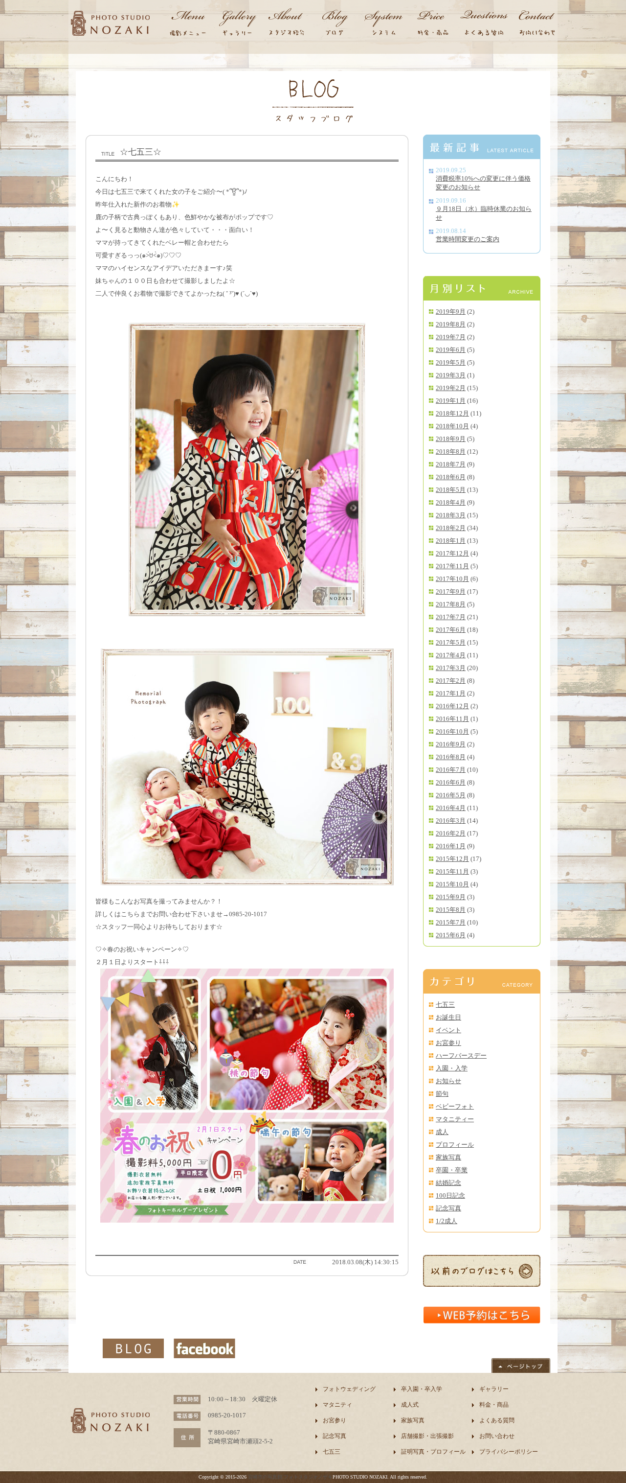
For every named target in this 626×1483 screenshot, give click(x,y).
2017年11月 (452, 566)
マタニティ (337, 1404)
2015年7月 (451, 922)
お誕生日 (448, 1017)
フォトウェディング (349, 1389)
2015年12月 (452, 858)
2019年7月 (451, 337)
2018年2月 (451, 528)
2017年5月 (451, 642)
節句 (442, 1093)
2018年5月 (451, 489)
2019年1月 (451, 400)
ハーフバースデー (461, 1055)
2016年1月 (451, 846)
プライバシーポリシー (508, 1451)
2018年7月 (451, 464)
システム (384, 24)
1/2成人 (446, 1221)
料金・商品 (433, 24)
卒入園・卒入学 (421, 1389)
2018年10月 (452, 426)
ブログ (335, 24)
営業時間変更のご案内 (467, 239)
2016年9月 (451, 744)
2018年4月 (451, 502)
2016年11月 (452, 718)
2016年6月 (451, 782)
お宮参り (448, 1042)
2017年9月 (451, 591)
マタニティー (455, 1119)
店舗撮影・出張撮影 (427, 1436)
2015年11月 (452, 871)
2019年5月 (451, 362)
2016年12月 (452, 706)
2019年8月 (451, 324)
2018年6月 (451, 477)
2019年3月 (451, 375)
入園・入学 (452, 1068)
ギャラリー (237, 24)
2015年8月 (451, 909)
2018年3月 (451, 515)
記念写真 (448, 1208)
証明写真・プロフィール (433, 1451)
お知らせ (448, 1081)
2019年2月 (451, 388)
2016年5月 (451, 795)
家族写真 (448, 1157)
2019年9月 (451, 311)
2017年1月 (451, 693)
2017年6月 (451, 629)
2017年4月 (451, 655)
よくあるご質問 (484, 24)
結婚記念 (448, 1182)
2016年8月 (451, 757)
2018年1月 (451, 540)
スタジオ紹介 (286, 24)
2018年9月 (451, 438)
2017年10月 (452, 578)
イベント (448, 1030)
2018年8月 (451, 451)
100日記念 (450, 1195)
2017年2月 (451, 680)
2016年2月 (451, 833)
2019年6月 (451, 349)
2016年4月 (451, 807)
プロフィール (455, 1144)
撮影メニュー (188, 24)
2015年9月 (451, 897)
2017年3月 (451, 668)
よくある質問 (496, 1420)
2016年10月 (452, 731)
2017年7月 (451, 617)
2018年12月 (452, 413)
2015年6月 (451, 935)
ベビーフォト (455, 1106)
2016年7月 (451, 769)
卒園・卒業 (452, 1170)
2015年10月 (452, 884)
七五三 (445, 1004)
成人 (442, 1131)
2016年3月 (451, 820)
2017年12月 (452, 553)
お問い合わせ (536, 24)
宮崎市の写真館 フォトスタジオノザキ (290, 1477)
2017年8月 (451, 604)
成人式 (410, 1404)
